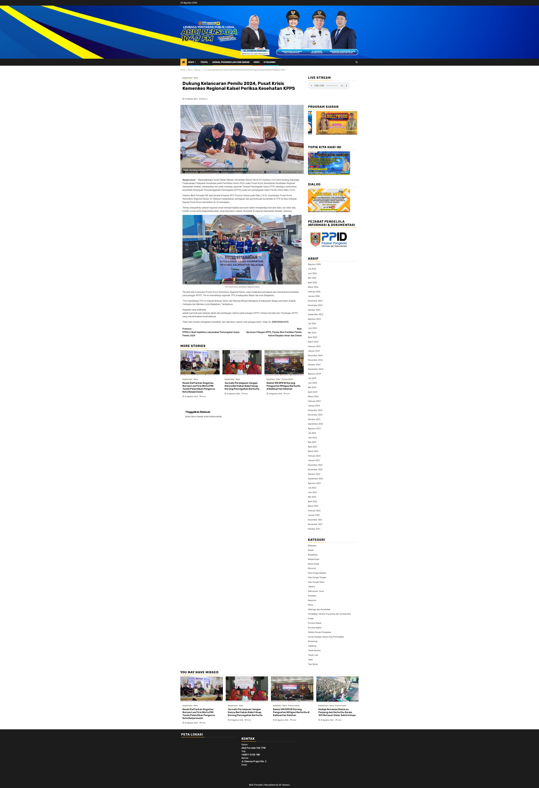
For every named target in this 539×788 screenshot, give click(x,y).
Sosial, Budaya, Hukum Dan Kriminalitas (326, 637)
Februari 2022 (314, 510)
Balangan (312, 545)
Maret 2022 (313, 506)
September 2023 (315, 424)
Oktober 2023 (314, 419)
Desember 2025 (315, 301)
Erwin (204, 397)
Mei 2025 (312, 332)
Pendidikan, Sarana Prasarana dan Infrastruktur (329, 614)
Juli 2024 (312, 378)
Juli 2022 (312, 487)
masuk (200, 416)
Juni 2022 (312, 492)
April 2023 (312, 447)
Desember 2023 (315, 410)
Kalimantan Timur (316, 591)
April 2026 (312, 282)
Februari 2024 (314, 401)
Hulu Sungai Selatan (317, 573)
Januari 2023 (314, 460)
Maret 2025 (313, 342)
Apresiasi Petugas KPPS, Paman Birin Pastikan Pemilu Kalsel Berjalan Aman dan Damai (274, 332)
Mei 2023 (312, 442)
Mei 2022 (312, 497)
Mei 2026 (312, 278)
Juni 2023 (312, 437)
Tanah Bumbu (314, 650)
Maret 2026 (313, 287)
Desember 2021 (315, 520)
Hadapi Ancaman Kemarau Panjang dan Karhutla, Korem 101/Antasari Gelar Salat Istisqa (337, 712)
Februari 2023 (314, 456)
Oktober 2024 (314, 364)
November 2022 (315, 469)
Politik (310, 618)
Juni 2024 (312, 383)
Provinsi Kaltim (315, 627)
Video (256, 62)
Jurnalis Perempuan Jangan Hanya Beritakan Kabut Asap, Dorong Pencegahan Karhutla (242, 386)
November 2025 (315, 305)
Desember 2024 (315, 355)
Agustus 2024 (314, 374)
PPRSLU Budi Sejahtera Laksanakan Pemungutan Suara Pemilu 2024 (210, 332)
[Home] (183, 62)
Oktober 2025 (314, 310)
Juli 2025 (312, 323)
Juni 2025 (312, 328)
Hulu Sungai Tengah (317, 577)
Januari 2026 (314, 296)
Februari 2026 (314, 291)
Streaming (269, 62)
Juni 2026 (312, 273)
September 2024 (315, 369)
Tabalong (312, 646)
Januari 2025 (314, 351)
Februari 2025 (314, 346)
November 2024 (315, 360)
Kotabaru (312, 595)
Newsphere (270, 785)
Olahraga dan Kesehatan (319, 609)
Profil (204, 62)
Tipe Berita (313, 664)
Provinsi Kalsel (287, 379)
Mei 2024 (312, 387)
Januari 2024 (314, 405)
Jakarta (311, 586)
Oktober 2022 (314, 474)
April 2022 (312, 501)
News (191, 62)
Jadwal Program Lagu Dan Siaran (230, 62)
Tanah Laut (313, 655)
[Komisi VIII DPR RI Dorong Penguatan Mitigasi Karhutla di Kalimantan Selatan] (284, 362)
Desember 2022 (315, 465)
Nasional (312, 600)
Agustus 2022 (314, 483)
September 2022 (315, 478)
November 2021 (315, 524)
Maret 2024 (313, 396)
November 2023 (315, 415)
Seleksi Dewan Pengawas (319, 632)
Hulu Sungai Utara (316, 582)
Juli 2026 (312, 269)
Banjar (311, 550)
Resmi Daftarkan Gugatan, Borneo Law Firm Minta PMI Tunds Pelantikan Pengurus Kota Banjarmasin (198, 387)
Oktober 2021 (314, 529)
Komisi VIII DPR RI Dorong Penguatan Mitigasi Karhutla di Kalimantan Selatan (283, 386)
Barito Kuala (313, 564)
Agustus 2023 (314, 428)
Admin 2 (204, 99)
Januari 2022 (314, 515)
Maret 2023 (313, 451)
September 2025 (315, 314)
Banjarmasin (187, 78)
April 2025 (312, 337)
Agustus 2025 (314, 319)
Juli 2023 (312, 433)
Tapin (310, 659)
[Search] (356, 62)
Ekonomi (312, 568)
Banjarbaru (271, 379)
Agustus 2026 (314, 264)
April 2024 (312, 392)
